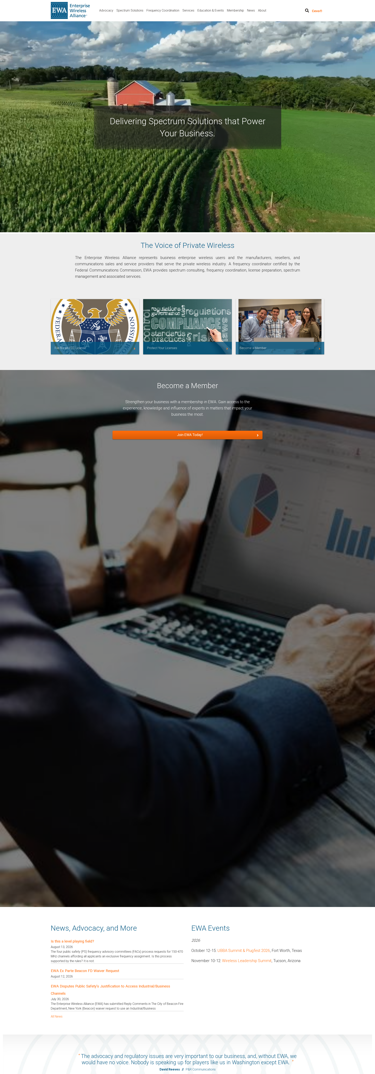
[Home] (70, 10)
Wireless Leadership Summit (246, 960)
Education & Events (210, 10)
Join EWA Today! (190, 435)
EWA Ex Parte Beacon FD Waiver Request (85, 971)
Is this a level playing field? (72, 941)
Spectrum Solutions (129, 10)
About (262, 10)
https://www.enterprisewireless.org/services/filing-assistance (95, 326)
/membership (280, 326)
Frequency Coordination (162, 10)
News (251, 10)
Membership (235, 10)
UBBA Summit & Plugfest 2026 (243, 950)
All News (56, 1016)
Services (188, 10)
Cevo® (317, 11)
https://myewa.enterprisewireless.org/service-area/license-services (187, 326)
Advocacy (106, 10)
